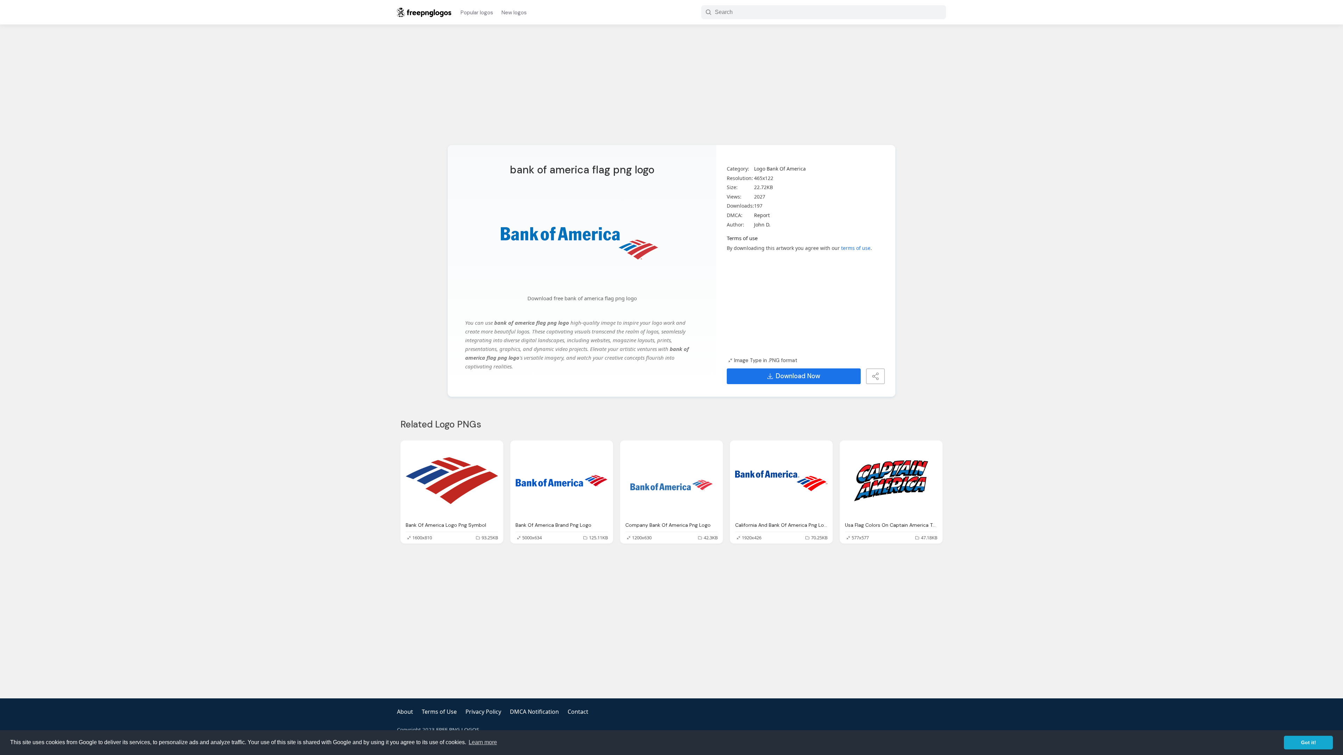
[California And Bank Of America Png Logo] (781, 481)
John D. (762, 224)
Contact (578, 712)
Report (762, 215)
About (405, 712)
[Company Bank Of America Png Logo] (671, 481)
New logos (514, 12)
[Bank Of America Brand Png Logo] (562, 481)
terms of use (856, 248)
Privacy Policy (483, 712)
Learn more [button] (483, 742)
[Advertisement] (671, 89)
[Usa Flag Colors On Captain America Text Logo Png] (891, 481)
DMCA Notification (534, 712)
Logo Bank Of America (780, 168)
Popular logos (477, 12)
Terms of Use (439, 712)
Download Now (798, 376)
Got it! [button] (1308, 742)
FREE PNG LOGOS (457, 729)
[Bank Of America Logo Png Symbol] (452, 481)
